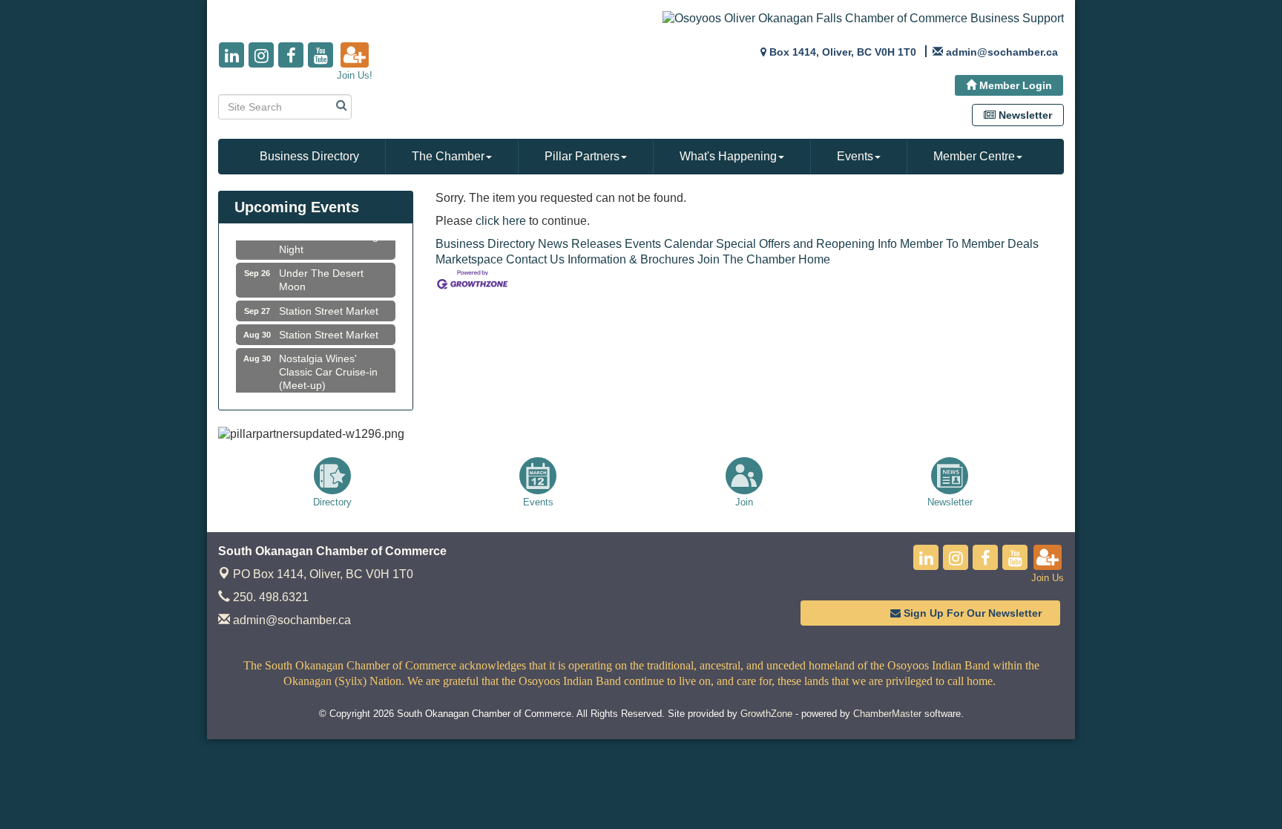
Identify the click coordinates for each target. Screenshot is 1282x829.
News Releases (580, 243)
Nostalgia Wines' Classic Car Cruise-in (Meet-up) (328, 366)
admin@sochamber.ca (290, 620)
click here (501, 220)
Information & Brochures (631, 259)
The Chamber (448, 156)
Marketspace (469, 259)
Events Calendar (669, 243)
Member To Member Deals (969, 243)
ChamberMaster (887, 713)
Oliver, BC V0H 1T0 (323, 574)
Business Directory (309, 156)
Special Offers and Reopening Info (806, 243)
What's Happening (728, 156)
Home (814, 259)
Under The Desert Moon (321, 274)
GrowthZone (766, 713)
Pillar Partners (582, 156)
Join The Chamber (746, 259)
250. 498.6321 (269, 597)
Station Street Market (328, 306)
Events (855, 156)
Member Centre (974, 156)
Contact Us (535, 259)
